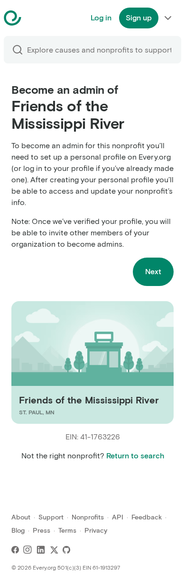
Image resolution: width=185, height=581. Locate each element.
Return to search (135, 455)
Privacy (95, 531)
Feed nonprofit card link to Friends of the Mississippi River (83, 362)
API (117, 517)
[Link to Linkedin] (41, 549)
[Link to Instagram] (27, 549)
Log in (101, 17)
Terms (67, 531)
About (20, 517)
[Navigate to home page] (36, 18)
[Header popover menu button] (168, 18)
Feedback (146, 517)
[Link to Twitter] (54, 549)
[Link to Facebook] (15, 549)
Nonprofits (88, 517)
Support (51, 517)
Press (41, 531)
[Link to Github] (66, 549)
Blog (18, 531)
